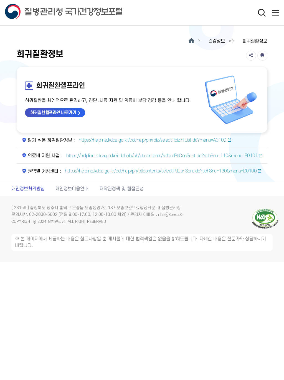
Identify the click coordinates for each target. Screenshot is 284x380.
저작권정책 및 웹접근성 (121, 188)
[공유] (251, 56)
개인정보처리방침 (28, 188)
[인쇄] (262, 56)
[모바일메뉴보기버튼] (275, 12)
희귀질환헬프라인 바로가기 (53, 112)
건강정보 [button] (216, 41)
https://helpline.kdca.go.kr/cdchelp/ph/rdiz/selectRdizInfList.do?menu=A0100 (152, 140)
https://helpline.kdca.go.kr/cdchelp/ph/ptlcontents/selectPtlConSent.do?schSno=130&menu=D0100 (160, 171)
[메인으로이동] (191, 41)
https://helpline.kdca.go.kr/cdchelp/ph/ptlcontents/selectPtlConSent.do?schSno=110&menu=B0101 (161, 155)
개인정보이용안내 (71, 188)
